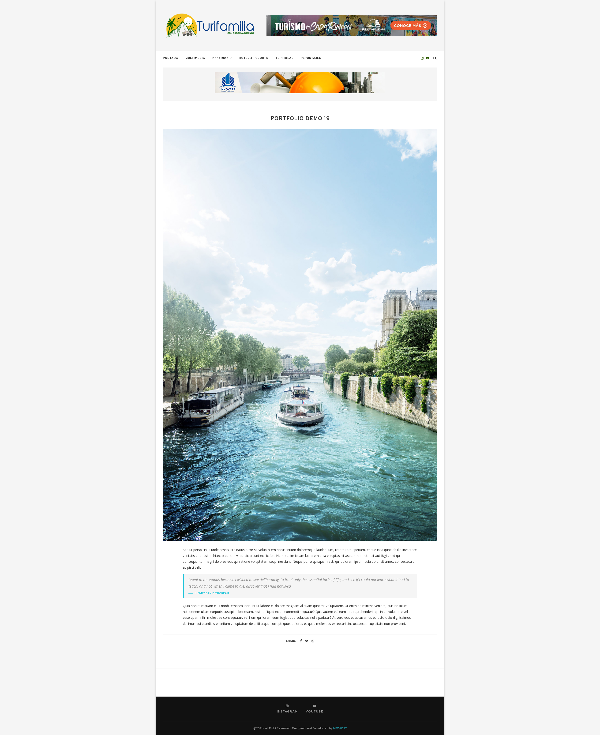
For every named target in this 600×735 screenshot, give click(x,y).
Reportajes (311, 58)
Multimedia (195, 58)
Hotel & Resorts (253, 58)
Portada (170, 58)
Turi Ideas (284, 58)
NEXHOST (340, 728)
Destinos (220, 58)
